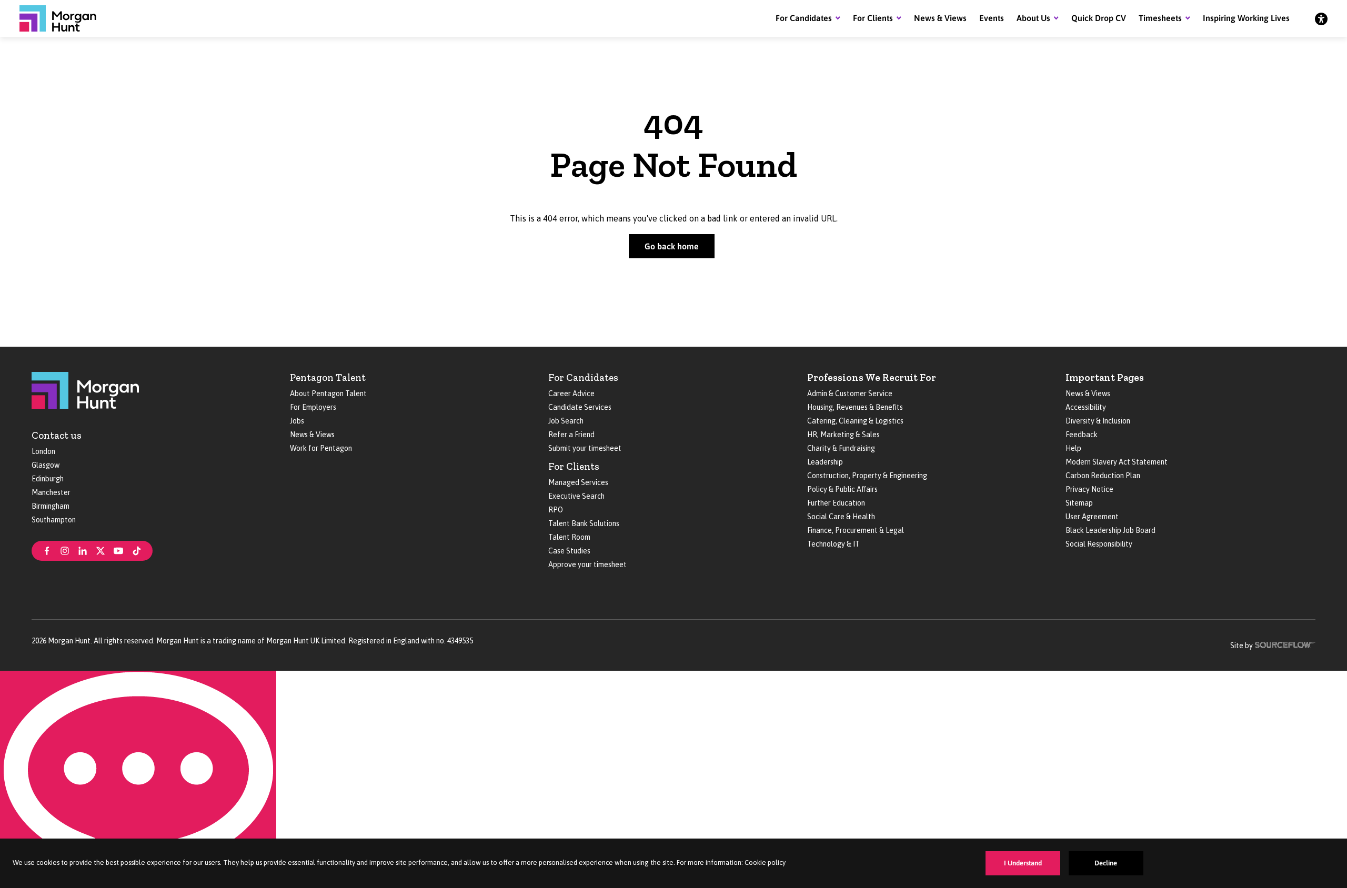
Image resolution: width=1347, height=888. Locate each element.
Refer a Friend (571, 434)
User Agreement (1092, 516)
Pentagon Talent (328, 377)
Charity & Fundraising (841, 448)
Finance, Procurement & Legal (855, 530)
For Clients (873, 18)
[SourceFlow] (1285, 644)
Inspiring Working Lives (1246, 18)
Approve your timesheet (587, 564)
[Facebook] (47, 549)
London (43, 451)
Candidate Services (579, 407)
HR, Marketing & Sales (843, 434)
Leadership (825, 462)
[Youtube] (118, 549)
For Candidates (804, 18)
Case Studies (569, 551)
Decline (1105, 863)
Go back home (672, 246)
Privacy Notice (1089, 489)
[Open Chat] (138, 779)
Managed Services (578, 482)
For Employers (313, 407)
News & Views (940, 18)
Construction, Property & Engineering (867, 475)
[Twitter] (100, 549)
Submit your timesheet (584, 448)
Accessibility (1085, 407)
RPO (555, 510)
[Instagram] (64, 549)
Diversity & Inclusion (1097, 421)
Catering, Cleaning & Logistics (855, 421)
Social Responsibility (1098, 544)
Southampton (54, 520)
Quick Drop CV (1098, 18)
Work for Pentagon (321, 448)
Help (1073, 448)
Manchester (51, 492)
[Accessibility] (1321, 18)
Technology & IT (833, 544)
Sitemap (1079, 503)
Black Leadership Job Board (1110, 530)
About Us (1033, 18)
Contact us (57, 435)
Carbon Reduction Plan (1102, 475)
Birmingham (50, 506)
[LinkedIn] (82, 549)
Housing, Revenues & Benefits (855, 407)
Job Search (566, 421)
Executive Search (576, 496)
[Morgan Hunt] (57, 18)
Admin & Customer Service (849, 393)
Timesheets (1160, 18)
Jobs (297, 421)
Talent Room (569, 537)
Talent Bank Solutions (583, 523)
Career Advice (571, 393)
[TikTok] (137, 549)
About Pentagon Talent (328, 393)
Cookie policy (765, 862)
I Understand (1023, 863)
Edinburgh (48, 479)
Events (991, 18)
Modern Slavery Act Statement (1116, 462)
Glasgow (45, 465)
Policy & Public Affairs (842, 489)
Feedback (1081, 434)
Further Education (836, 503)
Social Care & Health (841, 516)
